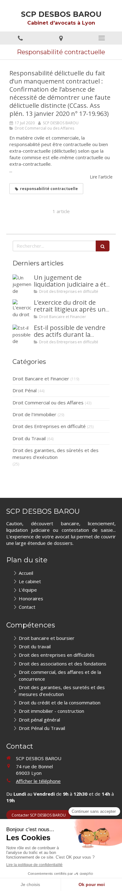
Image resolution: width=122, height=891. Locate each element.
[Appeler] (20, 38)
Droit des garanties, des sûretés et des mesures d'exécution (56, 453)
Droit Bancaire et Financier (41, 378)
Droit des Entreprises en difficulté (49, 426)
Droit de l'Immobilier (34, 414)
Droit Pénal (25, 390)
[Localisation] (61, 38)
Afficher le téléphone (38, 781)
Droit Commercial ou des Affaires (48, 402)
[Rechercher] (102, 246)
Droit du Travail (29, 438)
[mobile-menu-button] (101, 38)
